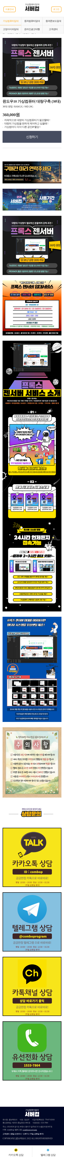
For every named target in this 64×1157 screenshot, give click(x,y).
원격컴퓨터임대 (32, 21)
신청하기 (32, 137)
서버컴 (32, 9)
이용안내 (9, 9)
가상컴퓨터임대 (10, 21)
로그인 (56, 9)
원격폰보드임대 (53, 21)
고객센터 (53, 29)
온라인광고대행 (32, 29)
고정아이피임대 (10, 29)
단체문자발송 (45, 1130)
